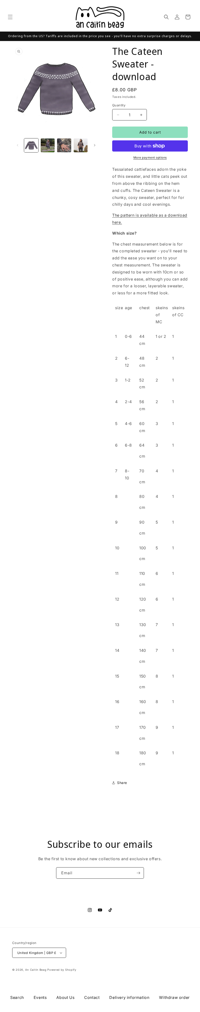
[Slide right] (94, 145)
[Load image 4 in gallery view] (81, 145)
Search (17, 997)
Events (40, 997)
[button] (10, 17)
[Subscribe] (138, 873)
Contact (92, 997)
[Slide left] (17, 145)
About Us (65, 997)
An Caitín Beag (36, 969)
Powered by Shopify (61, 969)
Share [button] (122, 783)
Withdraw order (174, 997)
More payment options (150, 157)
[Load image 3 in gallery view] (64, 145)
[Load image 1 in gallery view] (31, 145)
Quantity (118, 105)
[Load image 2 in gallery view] (48, 145)
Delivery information (129, 997)
